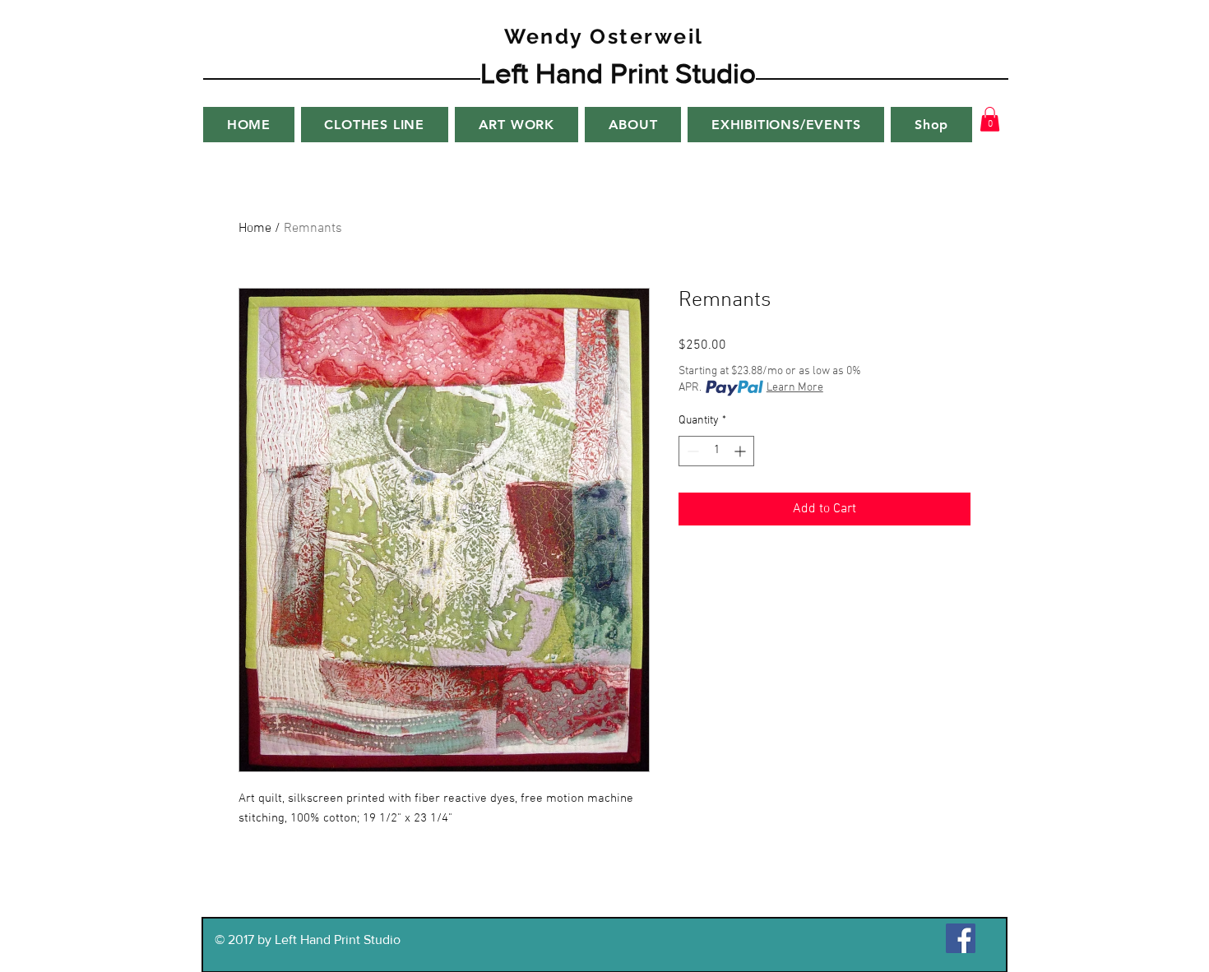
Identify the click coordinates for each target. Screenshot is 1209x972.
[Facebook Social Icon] (960, 938)
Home (255, 228)
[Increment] (741, 451)
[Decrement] (691, 451)
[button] (990, 119)
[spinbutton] (716, 451)
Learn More (795, 388)
